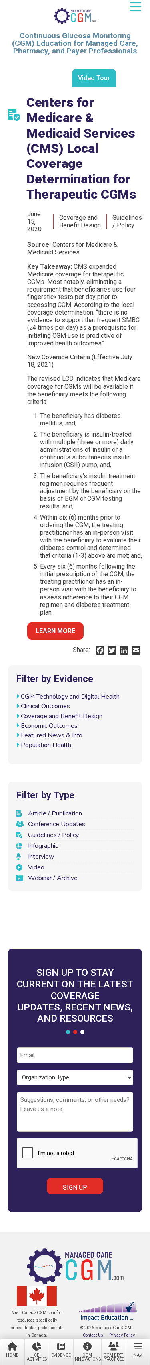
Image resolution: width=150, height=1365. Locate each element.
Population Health (46, 745)
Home (12, 1355)
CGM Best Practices (113, 1357)
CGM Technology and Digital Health (70, 696)
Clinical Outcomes (45, 706)
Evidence (61, 1355)
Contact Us (93, 1335)
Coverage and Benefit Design (61, 716)
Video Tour (94, 78)
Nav (138, 1355)
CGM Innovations (87, 1357)
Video (36, 867)
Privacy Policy (122, 1335)
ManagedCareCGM (75, 16)
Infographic (43, 845)
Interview (41, 856)
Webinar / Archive (53, 878)
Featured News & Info (51, 735)
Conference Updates (56, 824)
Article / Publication (55, 813)
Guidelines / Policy (53, 835)
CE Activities (37, 1357)
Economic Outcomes (49, 725)
